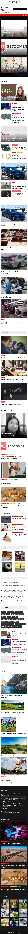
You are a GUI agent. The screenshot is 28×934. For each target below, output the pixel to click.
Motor (4, 172)
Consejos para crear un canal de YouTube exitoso (14, 357)
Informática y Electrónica (18, 516)
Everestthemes (17, 932)
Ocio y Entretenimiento (13, 621)
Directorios (20, 614)
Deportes (14, 614)
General (11, 454)
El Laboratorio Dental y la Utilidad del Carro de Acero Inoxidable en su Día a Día (19, 186)
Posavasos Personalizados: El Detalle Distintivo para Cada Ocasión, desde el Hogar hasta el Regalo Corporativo (19, 119)
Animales (10, 611)
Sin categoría (15, 103)
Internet (3, 355)
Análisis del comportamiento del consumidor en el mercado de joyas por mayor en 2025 (13, 30)
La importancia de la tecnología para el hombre (13, 843)
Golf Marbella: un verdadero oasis (9, 756)
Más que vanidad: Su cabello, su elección (12, 97)
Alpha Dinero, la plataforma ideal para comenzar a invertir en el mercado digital (14, 586)
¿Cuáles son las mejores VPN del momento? (12, 404)
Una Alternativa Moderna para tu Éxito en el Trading (14, 600)
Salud (14, 182)
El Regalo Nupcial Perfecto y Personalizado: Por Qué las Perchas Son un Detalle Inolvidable (14, 597)
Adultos (3, 611)
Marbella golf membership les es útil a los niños (13, 733)
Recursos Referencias (20, 624)
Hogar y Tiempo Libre (16, 113)
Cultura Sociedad (4, 454)
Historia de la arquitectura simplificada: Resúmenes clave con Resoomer (13, 48)
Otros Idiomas (5, 624)
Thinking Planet (4, 8)
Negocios (16, 479)
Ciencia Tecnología (5, 503)
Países (11, 624)
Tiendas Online (18, 626)
